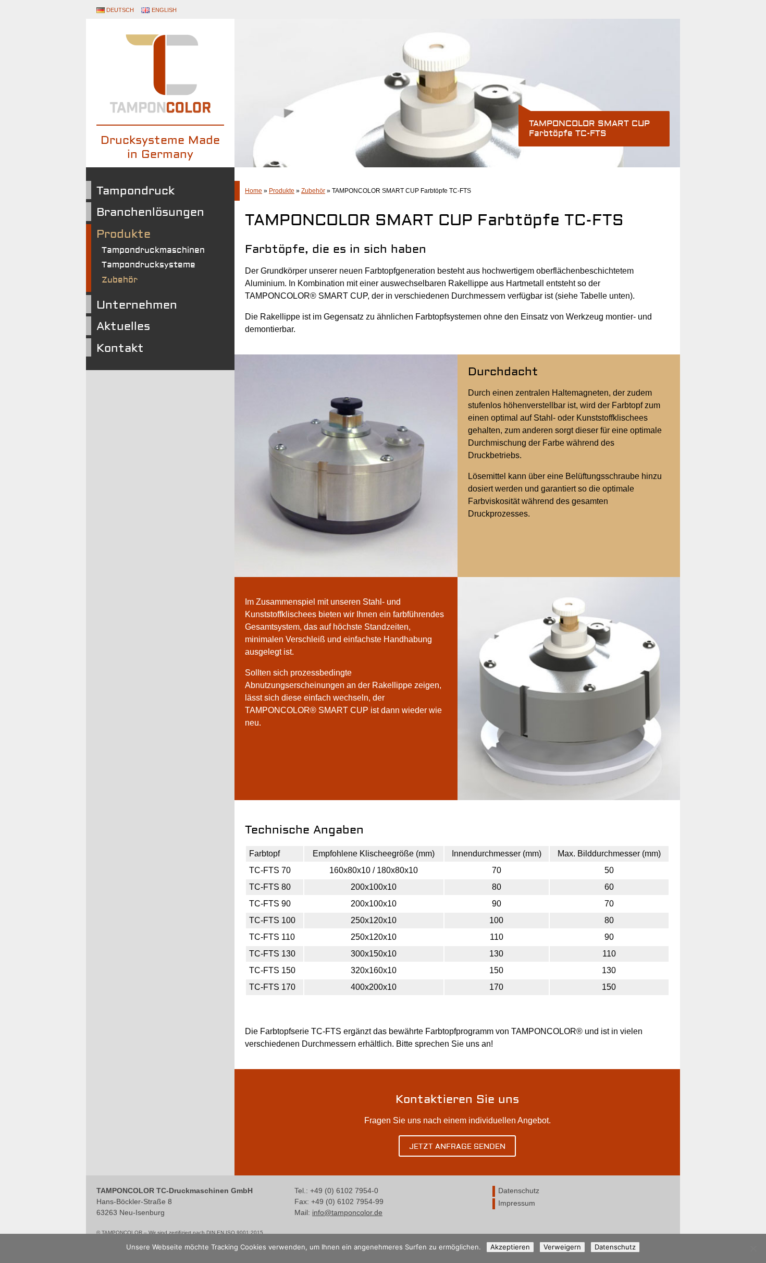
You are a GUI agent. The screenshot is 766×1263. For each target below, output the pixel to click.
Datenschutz (518, 1191)
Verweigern (562, 1247)
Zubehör (120, 280)
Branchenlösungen (150, 212)
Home (253, 190)
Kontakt (120, 348)
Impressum (516, 1203)
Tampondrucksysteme (148, 265)
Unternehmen (136, 305)
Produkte (123, 234)
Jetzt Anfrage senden (457, 1146)
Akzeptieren (510, 1247)
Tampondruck (135, 190)
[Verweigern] (753, 1248)
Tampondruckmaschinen (153, 250)
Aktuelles (123, 326)
